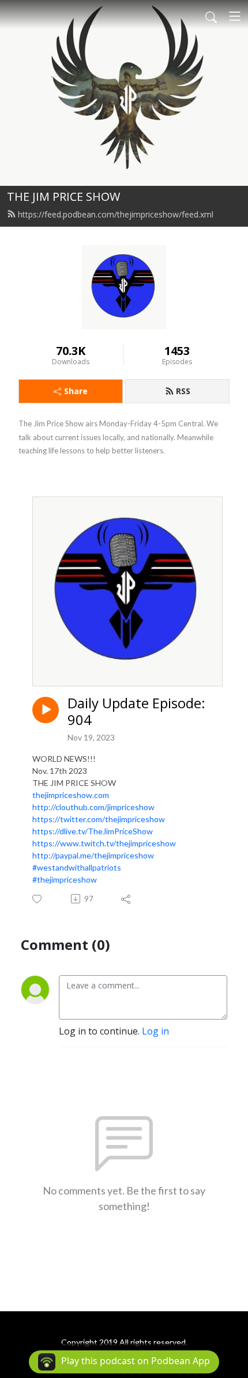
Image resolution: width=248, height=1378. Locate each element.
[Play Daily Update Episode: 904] (45, 710)
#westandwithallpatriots (76, 867)
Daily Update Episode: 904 (136, 711)
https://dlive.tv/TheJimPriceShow (92, 831)
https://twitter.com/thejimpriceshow (98, 819)
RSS (183, 390)
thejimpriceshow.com (70, 795)
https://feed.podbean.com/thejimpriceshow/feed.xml (115, 214)
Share (76, 390)
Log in (155, 1031)
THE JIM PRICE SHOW (63, 196)
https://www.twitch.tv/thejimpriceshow (104, 843)
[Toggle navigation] (234, 16)
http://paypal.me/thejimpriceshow (93, 855)
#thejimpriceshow (64, 879)
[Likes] (37, 899)
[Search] (211, 16)
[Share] (126, 898)
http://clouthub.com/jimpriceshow (93, 807)
